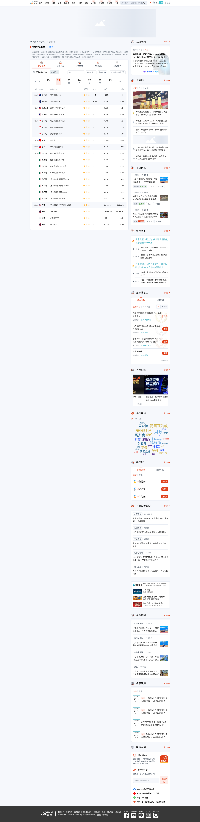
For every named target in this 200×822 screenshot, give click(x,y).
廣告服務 (77, 812)
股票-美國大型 (146, 320)
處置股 (149, 221)
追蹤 (164, 481)
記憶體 (142, 481)
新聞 (47, 3)
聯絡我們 (97, 812)
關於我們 (61, 812)
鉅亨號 (109, 3)
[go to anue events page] (150, 3)
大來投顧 (137, 514)
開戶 (165, 316)
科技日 (157, 204)
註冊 (161, 3)
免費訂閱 (164, 780)
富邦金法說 (138, 623)
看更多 (166, 41)
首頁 (40, 3)
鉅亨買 (101, 3)
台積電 (142, 489)
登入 (157, 3)
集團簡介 (69, 812)
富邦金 (160, 186)
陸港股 (66, 3)
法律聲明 (118, 812)
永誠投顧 (137, 528)
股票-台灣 (144, 332)
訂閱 (116, 3)
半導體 (142, 496)
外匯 (80, 3)
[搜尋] (123, 72)
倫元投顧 (137, 567)
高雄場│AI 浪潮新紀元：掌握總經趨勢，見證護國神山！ (154, 735)
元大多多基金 (138, 351)
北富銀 (152, 186)
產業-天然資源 (146, 345)
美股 (59, 3)
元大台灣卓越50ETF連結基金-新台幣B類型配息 (147, 327)
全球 (86, 3)
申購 (165, 329)
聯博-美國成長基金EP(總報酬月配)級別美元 (147, 314)
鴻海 (149, 204)
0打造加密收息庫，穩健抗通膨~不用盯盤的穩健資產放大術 (154, 723)
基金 (73, 3)
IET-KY (158, 221)
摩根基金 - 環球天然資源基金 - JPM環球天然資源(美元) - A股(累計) (147, 340)
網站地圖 (110, 812)
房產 (136, 667)
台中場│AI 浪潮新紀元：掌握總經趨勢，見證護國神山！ (154, 699)
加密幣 (93, 3)
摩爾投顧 (137, 539)
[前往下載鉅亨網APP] (163, 759)
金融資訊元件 (87, 812)
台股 (53, 3)
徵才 (103, 812)
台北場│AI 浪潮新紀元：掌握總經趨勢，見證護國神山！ (154, 711)
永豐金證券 (138, 553)
